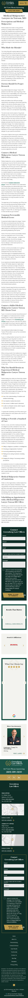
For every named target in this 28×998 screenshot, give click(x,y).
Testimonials (14, 952)
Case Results (14, 949)
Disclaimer (14, 961)
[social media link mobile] (9, 777)
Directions (6, 817)
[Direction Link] (13, 804)
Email (4, 548)
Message (5, 560)
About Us (14, 939)
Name (4, 535)
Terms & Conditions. (12, 922)
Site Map (14, 958)
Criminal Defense (14, 945)
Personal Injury (14, 942)
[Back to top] (14, 985)
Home (14, 936)
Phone (5, 541)
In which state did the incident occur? (14, 554)
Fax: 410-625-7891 (7, 801)
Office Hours (7, 820)
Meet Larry (18, 753)
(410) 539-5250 (14, 772)
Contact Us (14, 955)
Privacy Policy (8, 588)
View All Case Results (14, 623)
